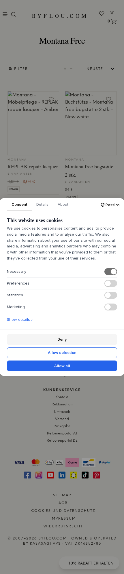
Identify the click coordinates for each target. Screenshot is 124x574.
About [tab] (63, 204)
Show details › (20, 319)
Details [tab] (42, 204)
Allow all (62, 365)
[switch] (110, 271)
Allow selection (62, 352)
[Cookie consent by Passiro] (110, 205)
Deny (62, 339)
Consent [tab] (19, 204)
